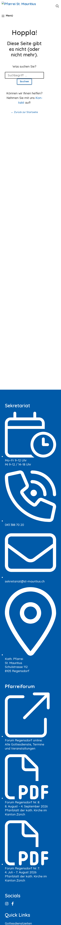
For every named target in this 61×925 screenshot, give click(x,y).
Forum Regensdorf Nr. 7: (22, 868)
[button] (57, 6)
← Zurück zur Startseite (24, 112)
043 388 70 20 (14, 525)
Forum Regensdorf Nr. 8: (22, 802)
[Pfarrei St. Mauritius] (21, 5)
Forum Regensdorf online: (23, 740)
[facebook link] (13, 904)
